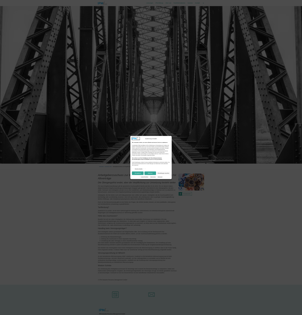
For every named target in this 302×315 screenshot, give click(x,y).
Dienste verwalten (139, 168)
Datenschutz (153, 176)
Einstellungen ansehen (163, 173)
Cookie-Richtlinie (144, 176)
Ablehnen (150, 173)
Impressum (160, 176)
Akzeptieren (138, 173)
